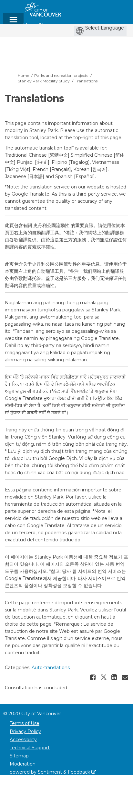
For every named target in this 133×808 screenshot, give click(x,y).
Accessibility (23, 739)
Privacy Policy (25, 731)
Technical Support (30, 748)
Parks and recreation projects (61, 75)
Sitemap (19, 756)
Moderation (23, 764)
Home (23, 75)
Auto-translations (51, 667)
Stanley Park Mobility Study (44, 80)
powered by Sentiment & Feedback (50, 772)
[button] (93, 677)
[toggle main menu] (13, 22)
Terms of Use (24, 723)
